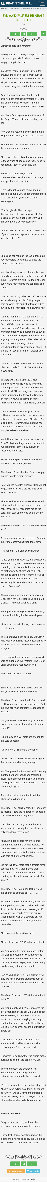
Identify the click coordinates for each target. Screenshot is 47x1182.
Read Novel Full (18, 3)
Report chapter (16, 1171)
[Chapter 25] (32, 34)
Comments (34, 1171)
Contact (15, 1179)
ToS (20, 1179)
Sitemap (26, 1179)
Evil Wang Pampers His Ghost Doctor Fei (23, 17)
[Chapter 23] (15, 34)
